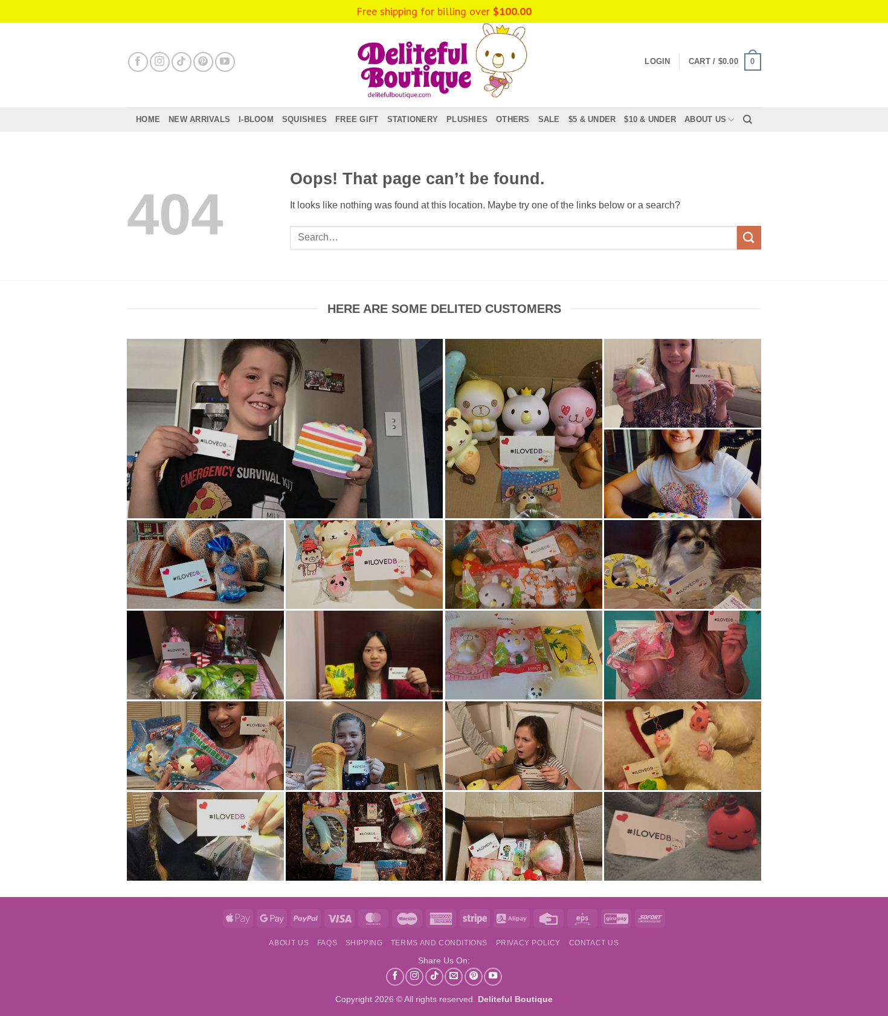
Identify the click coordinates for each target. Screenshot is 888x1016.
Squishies (304, 119)
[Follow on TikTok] (181, 62)
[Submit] (749, 237)
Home (148, 119)
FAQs (327, 943)
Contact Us (594, 943)
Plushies (466, 119)
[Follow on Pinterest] (203, 62)
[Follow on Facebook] (138, 62)
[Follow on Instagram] (160, 62)
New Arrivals (199, 119)
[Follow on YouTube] (225, 62)
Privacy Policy (528, 943)
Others (513, 119)
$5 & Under (592, 119)
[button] (725, 62)
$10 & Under (650, 119)
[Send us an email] (454, 977)
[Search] (747, 119)
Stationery (413, 119)
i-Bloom (256, 119)
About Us (705, 119)
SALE (549, 119)
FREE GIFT (356, 119)
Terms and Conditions (439, 943)
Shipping (364, 943)
